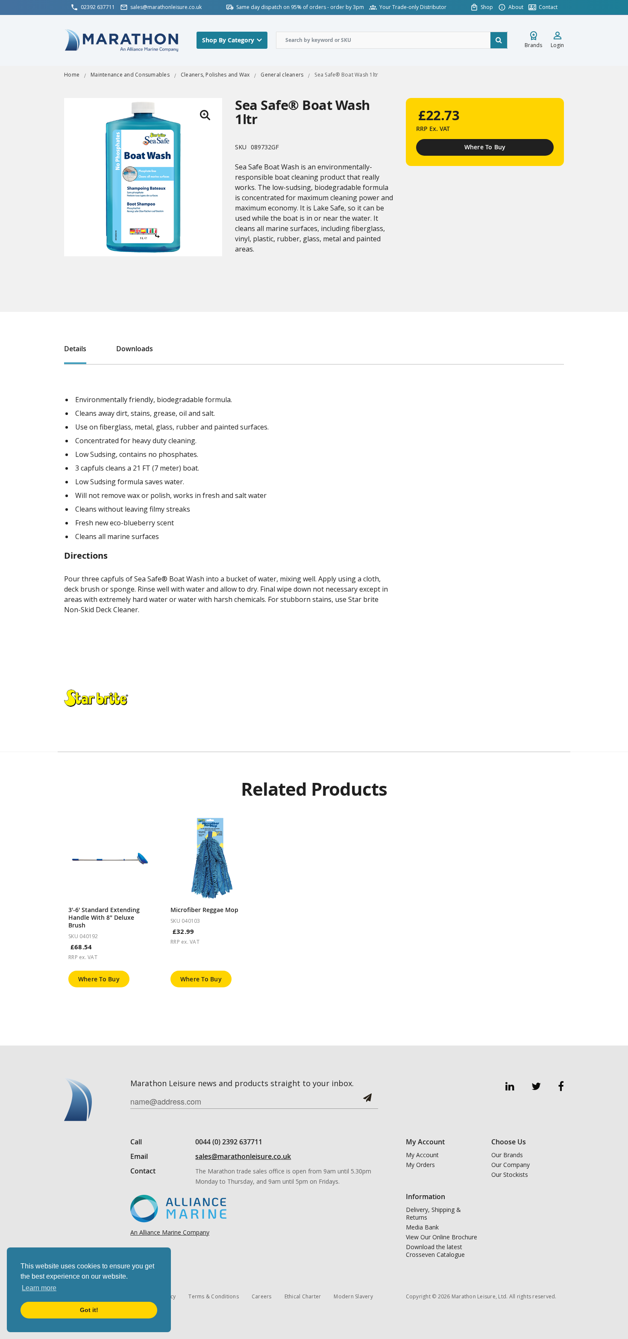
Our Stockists (509, 1175)
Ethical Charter (303, 1296)
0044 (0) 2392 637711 (228, 1141)
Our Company (510, 1165)
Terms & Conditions (213, 1296)
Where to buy (99, 979)
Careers (262, 1296)
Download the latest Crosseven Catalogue (435, 1251)
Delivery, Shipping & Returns (433, 1213)
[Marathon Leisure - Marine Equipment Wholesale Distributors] (121, 40)
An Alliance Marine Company (169, 1232)
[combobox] (391, 40)
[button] (205, 115)
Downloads (134, 348)
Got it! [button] (89, 1309)
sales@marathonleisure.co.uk (243, 1156)
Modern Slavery (353, 1296)
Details (75, 348)
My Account (422, 1155)
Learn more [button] (39, 1288)
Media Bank (422, 1227)
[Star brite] (96, 697)
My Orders (420, 1165)
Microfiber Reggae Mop (204, 910)
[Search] (499, 40)
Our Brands (507, 1155)
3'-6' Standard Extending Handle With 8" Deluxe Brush (104, 917)
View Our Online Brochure (441, 1237)
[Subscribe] (367, 1100)
